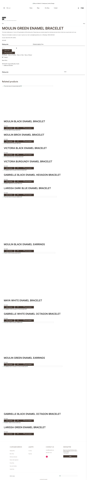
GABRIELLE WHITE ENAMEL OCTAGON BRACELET (32, 313)
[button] (5, 57)
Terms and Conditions (13, 466)
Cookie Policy (12, 469)
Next (84, 23)
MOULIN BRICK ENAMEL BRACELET (24, 134)
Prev (3, 23)
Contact (55, 8)
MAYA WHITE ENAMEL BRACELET (23, 300)
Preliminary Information (13, 456)
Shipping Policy (12, 450)
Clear (42, 44)
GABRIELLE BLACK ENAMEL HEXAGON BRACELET (32, 174)
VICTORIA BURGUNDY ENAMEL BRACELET (28, 161)
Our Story (47, 8)
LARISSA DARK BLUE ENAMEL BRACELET (27, 188)
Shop (38, 8)
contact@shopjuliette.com (50, 450)
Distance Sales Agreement (14, 459)
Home (31, 8)
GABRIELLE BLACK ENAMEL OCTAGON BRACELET (32, 413)
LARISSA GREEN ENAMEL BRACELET (25, 427)
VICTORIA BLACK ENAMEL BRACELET (25, 148)
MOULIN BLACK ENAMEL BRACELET (24, 121)
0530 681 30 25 (49, 452)
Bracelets (14, 63)
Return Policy (4, 60)
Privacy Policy (12, 462)
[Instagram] (47, 457)
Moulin (17, 63)
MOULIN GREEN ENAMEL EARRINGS (24, 357)
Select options (9, 128)
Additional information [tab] (8, 65)
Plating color (5, 44)
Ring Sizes (30, 453)
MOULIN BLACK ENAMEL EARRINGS (24, 244)
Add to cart (6, 50)
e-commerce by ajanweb (43, 479)
